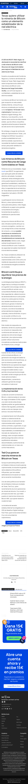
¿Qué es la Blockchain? (7, 745)
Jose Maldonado (6, 29)
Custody (18, 725)
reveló (4, 171)
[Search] (21, 7)
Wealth (18, 719)
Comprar (4, 718)
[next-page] (5, 616)
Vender (3, 721)
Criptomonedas (8, 10)
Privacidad (17, 779)
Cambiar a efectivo (6, 742)
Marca (21, 744)
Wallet (3, 716)
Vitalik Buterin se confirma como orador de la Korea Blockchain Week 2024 (7, 558)
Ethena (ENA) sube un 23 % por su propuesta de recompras (17, 595)
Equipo (22, 736)
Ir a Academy (5, 747)
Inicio (3, 10)
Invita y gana (23, 738)
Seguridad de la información (14, 780)
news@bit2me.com (6, 704)
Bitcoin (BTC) (16, 530)
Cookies (23, 779)
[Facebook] (3, 34)
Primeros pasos (5, 735)
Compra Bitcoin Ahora (14, 686)
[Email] (21, 34)
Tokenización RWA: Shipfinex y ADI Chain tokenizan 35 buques (16, 610)
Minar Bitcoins (5, 738)
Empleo (22, 747)
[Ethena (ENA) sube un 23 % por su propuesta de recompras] (5, 595)
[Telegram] (24, 34)
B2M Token (19, 722)
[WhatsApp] (10, 34)
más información (9, 758)
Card (3, 725)
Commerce (4, 728)
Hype (3, 532)
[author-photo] (14, 573)
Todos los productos (21, 727)
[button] (2, 7)
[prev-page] (3, 616)
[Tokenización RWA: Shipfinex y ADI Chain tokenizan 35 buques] (5, 610)
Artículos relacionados (8, 589)
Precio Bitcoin (5, 740)
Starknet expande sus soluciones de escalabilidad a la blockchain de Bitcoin (20, 558)
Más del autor (18, 589)
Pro (17, 717)
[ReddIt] (17, 34)
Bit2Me (16, 3)
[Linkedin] (13, 34)
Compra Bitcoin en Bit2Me (14, 153)
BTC (21, 530)
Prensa (22, 741)
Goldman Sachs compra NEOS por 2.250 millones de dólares (18, 602)
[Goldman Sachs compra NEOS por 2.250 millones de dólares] (5, 602)
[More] (3, 545)
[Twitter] (6, 34)
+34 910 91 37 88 (6, 706)
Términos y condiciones (8, 779)
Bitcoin (22, 3)
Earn (3, 723)
